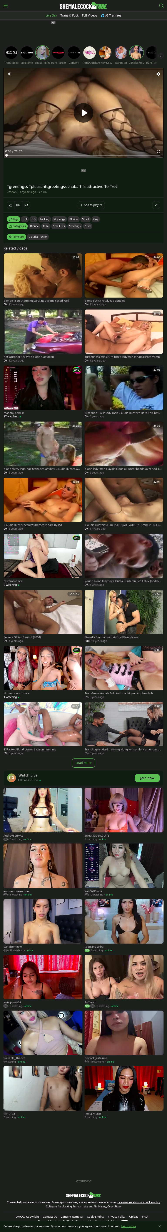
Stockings (75, 226)
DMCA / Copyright (27, 1217)
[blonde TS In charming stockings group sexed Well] (43, 280)
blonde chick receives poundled (105, 300)
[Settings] (158, 73)
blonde (73, 219)
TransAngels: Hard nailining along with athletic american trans (123, 749)
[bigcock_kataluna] (124, 1037)
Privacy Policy (116, 1217)
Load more (83, 763)
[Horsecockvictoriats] (43, 673)
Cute (46, 226)
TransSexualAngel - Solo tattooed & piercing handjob (119, 693)
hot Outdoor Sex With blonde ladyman (29, 356)
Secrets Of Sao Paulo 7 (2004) (22, 637)
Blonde (34, 226)
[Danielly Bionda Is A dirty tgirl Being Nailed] (124, 616)
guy (95, 219)
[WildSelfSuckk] (124, 870)
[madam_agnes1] (43, 392)
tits (33, 219)
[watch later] (8, 258)
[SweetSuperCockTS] (124, 815)
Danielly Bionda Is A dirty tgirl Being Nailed (112, 637)
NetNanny (100, 1206)
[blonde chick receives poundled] (124, 280)
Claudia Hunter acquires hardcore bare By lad (33, 525)
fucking (44, 219)
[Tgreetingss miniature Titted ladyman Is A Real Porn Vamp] (124, 336)
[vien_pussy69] (42, 981)
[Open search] (161, 6)
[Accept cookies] (160, 1226)
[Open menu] (6, 6)
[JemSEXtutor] (124, 1093)
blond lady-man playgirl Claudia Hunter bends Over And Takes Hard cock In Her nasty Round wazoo (122, 468)
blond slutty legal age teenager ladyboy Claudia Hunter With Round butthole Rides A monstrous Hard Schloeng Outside (42, 468)
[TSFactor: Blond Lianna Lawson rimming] (43, 729)
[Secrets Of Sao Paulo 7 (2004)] (43, 616)
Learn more (128, 1226)
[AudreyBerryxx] (42, 815)
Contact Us (50, 1217)
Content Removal (72, 1217)
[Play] (83, 113)
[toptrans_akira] (124, 926)
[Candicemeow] (42, 926)
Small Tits (59, 226)
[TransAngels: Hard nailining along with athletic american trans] (124, 729)
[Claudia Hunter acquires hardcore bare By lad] (43, 504)
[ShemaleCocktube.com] (83, 5)
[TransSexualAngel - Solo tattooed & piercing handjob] (124, 673)
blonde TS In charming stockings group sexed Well (36, 300)
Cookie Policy (95, 1217)
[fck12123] (42, 1093)
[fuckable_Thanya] (42, 1037)
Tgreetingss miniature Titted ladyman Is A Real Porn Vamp (122, 356)
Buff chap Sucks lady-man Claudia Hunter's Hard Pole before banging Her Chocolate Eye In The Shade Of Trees (123, 413)
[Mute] (9, 74)
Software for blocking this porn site (67, 1206)
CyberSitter (114, 1206)
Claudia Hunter (38, 237)
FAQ (145, 1217)
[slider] (83, 155)
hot (25, 219)
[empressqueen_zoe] (42, 870)
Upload (134, 1217)
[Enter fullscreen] (158, 151)
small (85, 219)
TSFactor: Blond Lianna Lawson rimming (30, 749)
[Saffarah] (124, 981)
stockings (59, 219)
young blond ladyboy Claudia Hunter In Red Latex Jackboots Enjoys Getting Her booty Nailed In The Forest (123, 581)
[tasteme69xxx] (43, 560)
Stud (87, 226)
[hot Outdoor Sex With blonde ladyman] (43, 336)
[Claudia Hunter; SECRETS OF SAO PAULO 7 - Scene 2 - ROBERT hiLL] (124, 504)
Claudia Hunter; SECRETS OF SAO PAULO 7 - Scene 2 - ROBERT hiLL (122, 525)
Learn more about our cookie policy (139, 1202)
